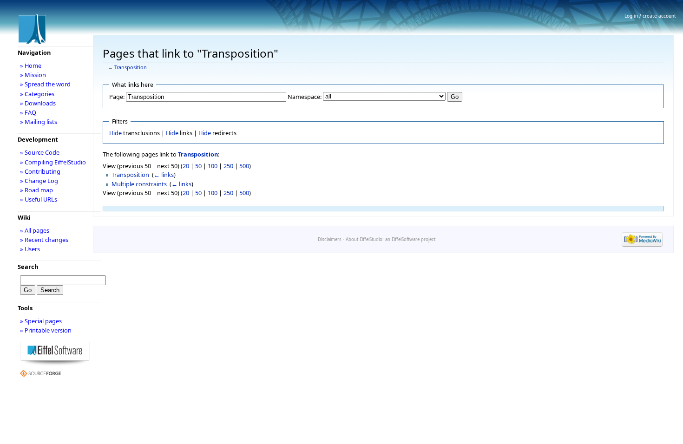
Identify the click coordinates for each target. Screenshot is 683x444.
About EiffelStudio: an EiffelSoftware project (390, 239)
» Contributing (40, 171)
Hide (115, 133)
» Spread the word (45, 84)
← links (164, 174)
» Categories (37, 94)
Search (28, 266)
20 (186, 166)
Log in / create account (650, 16)
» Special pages (41, 321)
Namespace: (305, 96)
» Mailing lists (38, 122)
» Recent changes (44, 239)
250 (228, 166)
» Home (30, 65)
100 (212, 166)
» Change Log (39, 180)
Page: (117, 96)
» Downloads (38, 103)
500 (244, 166)
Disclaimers (330, 239)
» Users (30, 249)
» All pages (34, 230)
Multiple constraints (139, 184)
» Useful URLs (38, 199)
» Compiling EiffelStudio (53, 162)
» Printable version (46, 330)
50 (198, 166)
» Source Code (39, 152)
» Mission (33, 75)
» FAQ (28, 112)
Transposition (130, 67)
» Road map (36, 190)
